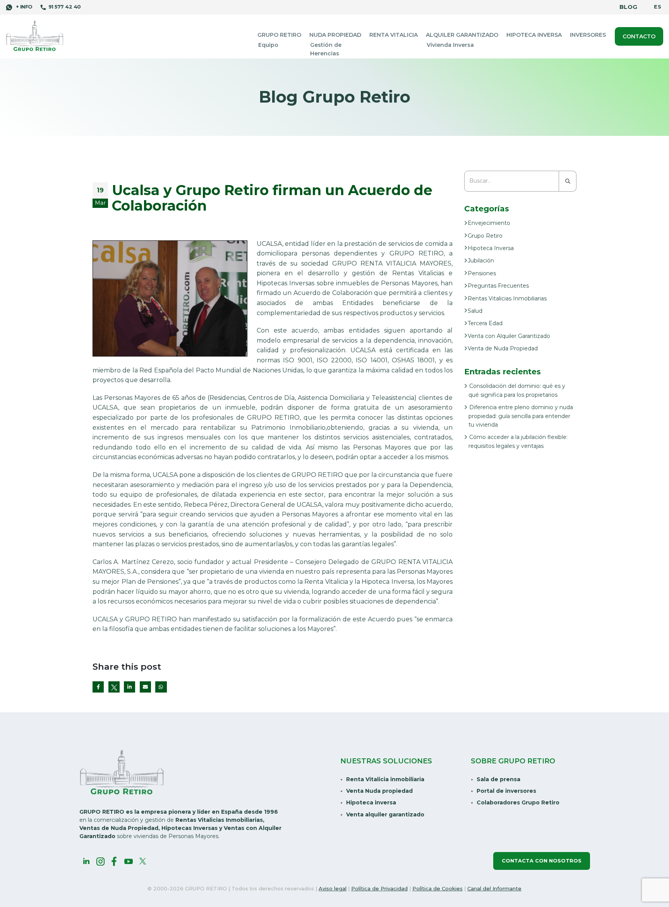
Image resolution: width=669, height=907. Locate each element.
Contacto (639, 36)
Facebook (98, 687)
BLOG (628, 6)
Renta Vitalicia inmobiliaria (385, 779)
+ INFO (23, 7)
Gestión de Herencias (325, 49)
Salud (475, 310)
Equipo (268, 44)
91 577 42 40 (64, 7)
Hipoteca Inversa (534, 34)
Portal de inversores (506, 790)
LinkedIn (129, 687)
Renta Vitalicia (393, 34)
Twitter (114, 687)
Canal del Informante (494, 888)
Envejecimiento (489, 222)
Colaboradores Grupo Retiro (518, 802)
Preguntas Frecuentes (498, 285)
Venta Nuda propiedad (379, 790)
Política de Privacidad (379, 888)
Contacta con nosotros (542, 861)
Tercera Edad (485, 323)
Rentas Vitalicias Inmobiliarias (507, 298)
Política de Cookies (437, 888)
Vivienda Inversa (450, 44)
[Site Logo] (35, 36)
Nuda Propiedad (335, 34)
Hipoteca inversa (371, 802)
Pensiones (482, 273)
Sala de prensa (498, 779)
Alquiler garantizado (462, 34)
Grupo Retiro (279, 34)
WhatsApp (160, 687)
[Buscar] (567, 181)
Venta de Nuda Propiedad (503, 348)
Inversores (588, 34)
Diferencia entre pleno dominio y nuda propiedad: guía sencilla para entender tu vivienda (520, 416)
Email (145, 687)
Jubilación (481, 260)
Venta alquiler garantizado (385, 814)
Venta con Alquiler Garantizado (509, 336)
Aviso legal (333, 888)
